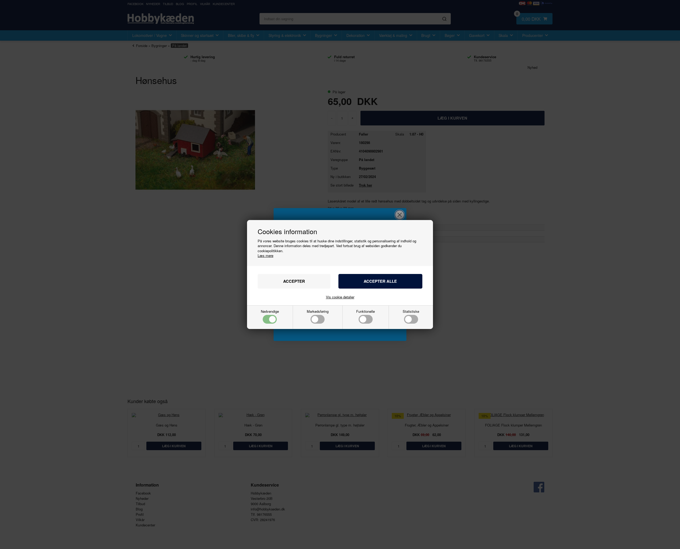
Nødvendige (270, 312)
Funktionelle (365, 312)
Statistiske (411, 312)
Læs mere (265, 255)
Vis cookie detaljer (340, 297)
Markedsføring (318, 312)
